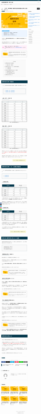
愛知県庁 (31, 34)
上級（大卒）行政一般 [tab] (8, 185)
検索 (38, 8)
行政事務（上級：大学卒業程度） (10, 90)
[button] (3, 362)
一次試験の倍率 (9, 67)
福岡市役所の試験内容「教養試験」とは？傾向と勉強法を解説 (17, 271)
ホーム (17, 411)
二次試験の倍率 (9, 68)
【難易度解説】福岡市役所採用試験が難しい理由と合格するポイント (17, 53)
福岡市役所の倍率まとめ (9, 74)
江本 (5, 378)
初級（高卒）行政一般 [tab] (20, 185)
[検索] (39, 0)
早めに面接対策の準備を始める (11, 73)
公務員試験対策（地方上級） (7, 2)
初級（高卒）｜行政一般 (10, 65)
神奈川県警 (31, 41)
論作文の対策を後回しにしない (11, 72)
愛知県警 (31, 36)
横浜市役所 (31, 39)
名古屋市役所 (31, 32)
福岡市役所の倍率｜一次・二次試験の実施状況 (12, 66)
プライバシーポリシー (21, 411)
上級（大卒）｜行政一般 (10, 64)
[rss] (38, 0)
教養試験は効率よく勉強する (10, 71)
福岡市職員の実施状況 (19, 47)
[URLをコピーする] (25, 362)
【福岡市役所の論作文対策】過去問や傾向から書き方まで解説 (17, 292)
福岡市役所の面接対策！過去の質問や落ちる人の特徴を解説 (17, 323)
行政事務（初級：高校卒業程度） (10, 91)
